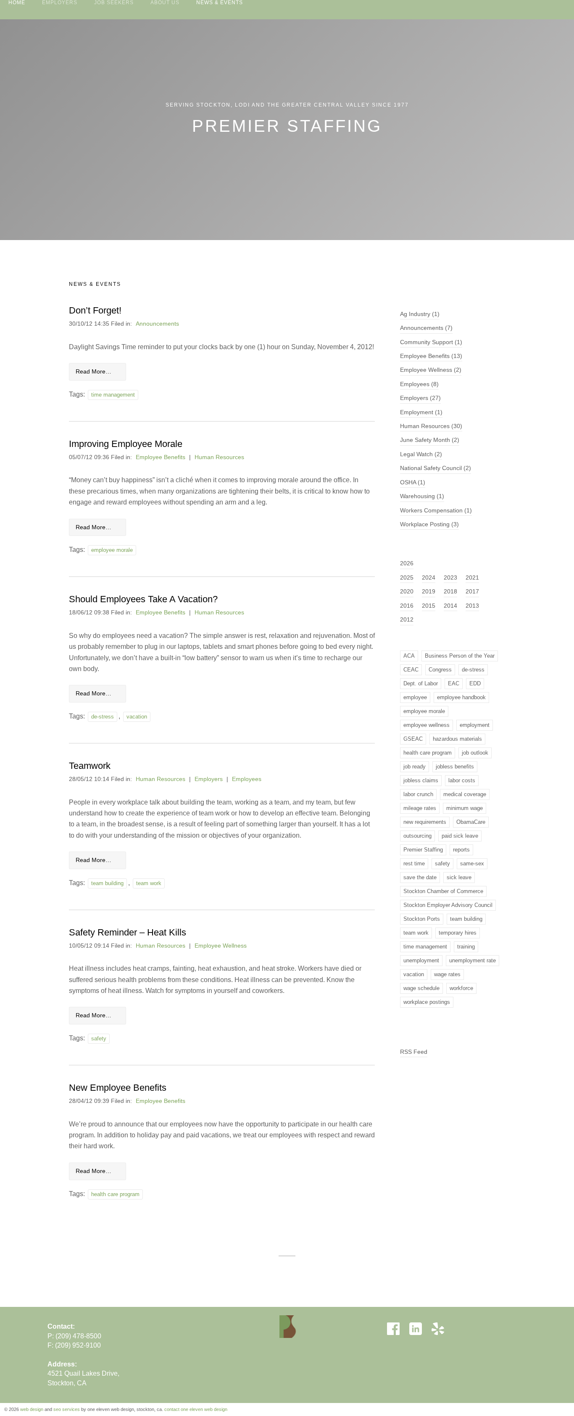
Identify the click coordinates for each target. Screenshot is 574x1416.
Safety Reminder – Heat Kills (127, 932)
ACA (409, 656)
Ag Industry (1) (420, 314)
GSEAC (413, 739)
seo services (66, 1409)
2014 (450, 606)
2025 (406, 578)
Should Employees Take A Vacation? (143, 599)
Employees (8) (419, 384)
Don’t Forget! (95, 310)
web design (31, 1409)
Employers (59, 2)
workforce (461, 988)
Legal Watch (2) (421, 454)
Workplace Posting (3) (429, 524)
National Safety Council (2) (435, 468)
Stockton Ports (421, 919)
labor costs (461, 780)
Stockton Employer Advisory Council (447, 905)
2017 (472, 591)
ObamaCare (470, 822)
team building (107, 883)
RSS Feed (413, 1052)
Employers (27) (420, 398)
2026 (406, 563)
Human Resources (219, 457)
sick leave (459, 877)
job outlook (475, 753)
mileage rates (419, 808)
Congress (440, 669)
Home (16, 2)
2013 (472, 606)
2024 (428, 578)
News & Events (219, 2)
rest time (414, 863)
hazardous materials (457, 739)
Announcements (157, 324)
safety (98, 1038)
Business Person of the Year (460, 656)
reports (461, 849)
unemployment (421, 960)
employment (475, 725)
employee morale (112, 550)
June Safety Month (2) (429, 440)
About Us (164, 2)
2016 (406, 606)
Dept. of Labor (420, 683)
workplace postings (426, 1002)
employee (415, 697)
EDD (475, 683)
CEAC (411, 669)
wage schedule (421, 988)
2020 (406, 591)
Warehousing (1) (422, 496)
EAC (453, 683)
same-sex (472, 863)
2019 (428, 591)
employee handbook (461, 697)
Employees (246, 779)
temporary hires (458, 933)
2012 (406, 620)
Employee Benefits (160, 457)
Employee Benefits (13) (431, 356)
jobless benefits (455, 766)
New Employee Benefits (117, 1087)
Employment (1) (421, 412)
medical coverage (464, 794)
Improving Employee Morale (125, 444)
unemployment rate (472, 960)
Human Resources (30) (431, 426)
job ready (414, 766)
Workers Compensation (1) (436, 510)
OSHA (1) (412, 482)
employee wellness (426, 725)
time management (113, 395)
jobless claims (420, 780)
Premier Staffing (423, 849)
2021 (472, 578)
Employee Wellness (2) (430, 370)
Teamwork (90, 765)
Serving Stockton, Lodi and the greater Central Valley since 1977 (287, 105)
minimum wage (464, 808)
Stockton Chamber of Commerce (443, 891)
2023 (450, 578)
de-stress (102, 716)
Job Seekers (114, 2)
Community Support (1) (431, 342)
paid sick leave (460, 836)
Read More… (93, 371)
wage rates (447, 974)
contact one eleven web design (195, 1409)
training (466, 946)
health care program (115, 1194)
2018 (450, 591)
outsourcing (417, 836)
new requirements (424, 822)
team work (148, 883)
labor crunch (418, 794)
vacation (136, 716)
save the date (420, 877)
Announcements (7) (426, 328)
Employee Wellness (221, 946)
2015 (428, 606)
